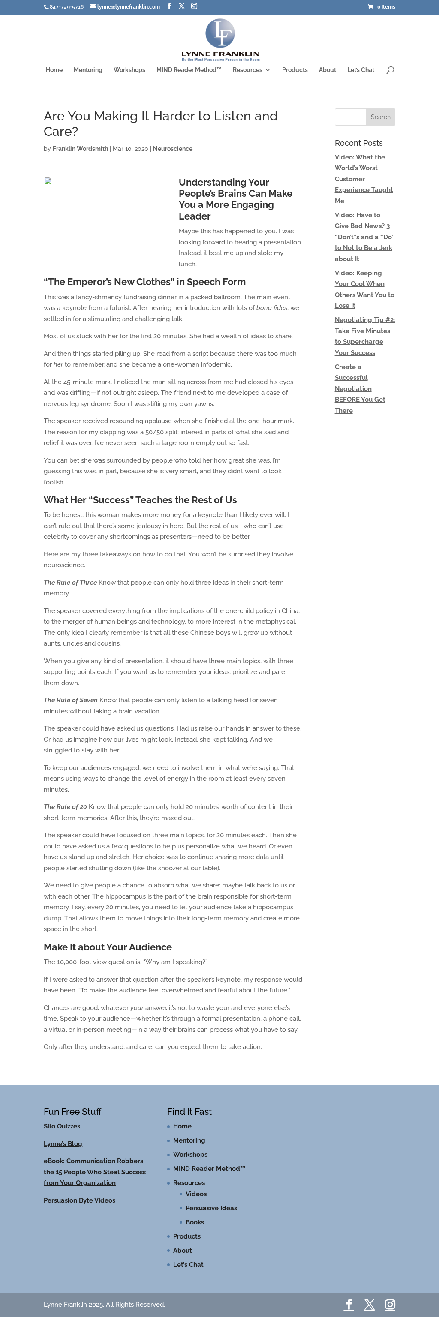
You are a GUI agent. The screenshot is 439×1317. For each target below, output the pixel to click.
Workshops (129, 70)
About (327, 70)
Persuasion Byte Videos (79, 1200)
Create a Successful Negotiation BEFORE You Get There (360, 389)
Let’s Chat (360, 70)
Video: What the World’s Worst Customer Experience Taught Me (364, 179)
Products (295, 70)
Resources (247, 70)
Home (54, 70)
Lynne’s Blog (63, 1144)
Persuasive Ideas (211, 1208)
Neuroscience (172, 148)
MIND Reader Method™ (189, 70)
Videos (196, 1194)
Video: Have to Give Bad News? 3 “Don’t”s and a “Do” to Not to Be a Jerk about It (364, 237)
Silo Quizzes (62, 1126)
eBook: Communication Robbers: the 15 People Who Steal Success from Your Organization (95, 1172)
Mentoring (88, 70)
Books (195, 1222)
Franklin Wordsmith (80, 148)
